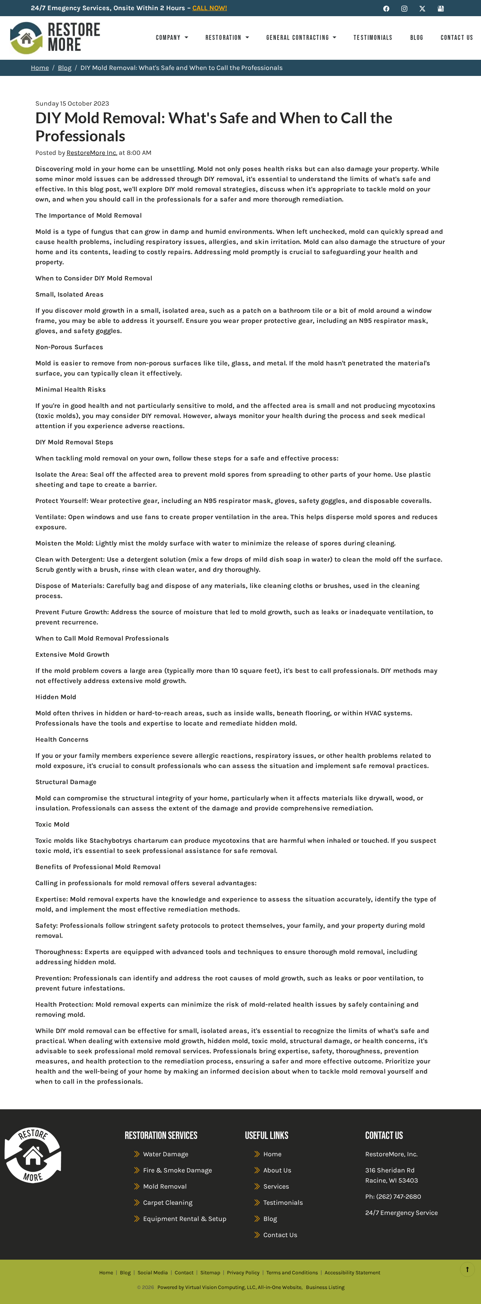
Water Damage (165, 1154)
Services (276, 1186)
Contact (184, 1272)
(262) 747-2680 (398, 1196)
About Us (277, 1170)
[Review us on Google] (440, 8)
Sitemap (210, 1272)
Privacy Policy (243, 1272)
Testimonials (373, 37)
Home (40, 68)
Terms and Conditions (292, 1272)
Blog (417, 37)
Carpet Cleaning (167, 1202)
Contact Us (457, 37)
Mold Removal (165, 1186)
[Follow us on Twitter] (422, 8)
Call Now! (209, 8)
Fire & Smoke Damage (177, 1170)
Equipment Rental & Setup (185, 1219)
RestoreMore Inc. (92, 152)
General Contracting (298, 37)
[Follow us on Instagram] (404, 8)
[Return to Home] (55, 38)
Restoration (225, 37)
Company (169, 37)
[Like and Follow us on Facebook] (386, 8)
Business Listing (325, 1287)
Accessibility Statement (352, 1272)
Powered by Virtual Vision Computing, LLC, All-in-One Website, (230, 1287)
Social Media (153, 1272)
